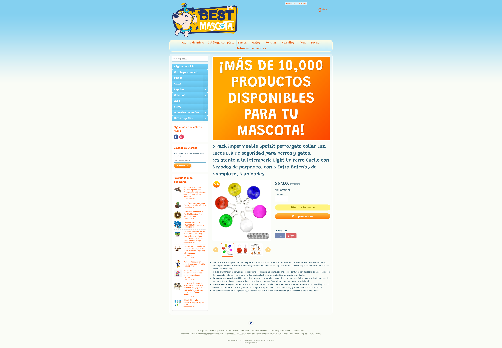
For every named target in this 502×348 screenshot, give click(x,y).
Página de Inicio (192, 42)
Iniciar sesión (290, 3)
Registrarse (302, 3)
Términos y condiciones (279, 330)
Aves (304, 43)
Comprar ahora (302, 216)
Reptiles (273, 43)
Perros (244, 43)
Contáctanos (298, 330)
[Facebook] (176, 136)
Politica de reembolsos (239, 330)
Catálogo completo (221, 42)
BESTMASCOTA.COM (249, 340)
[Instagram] (181, 136)
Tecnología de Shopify (251, 343)
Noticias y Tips (191, 119)
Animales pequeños (252, 49)
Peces (316, 43)
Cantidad (279, 194)
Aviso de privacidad (218, 330)
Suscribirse (182, 166)
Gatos (257, 43)
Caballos (289, 43)
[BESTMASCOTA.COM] (205, 20)
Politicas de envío (259, 330)
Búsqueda (202, 330)
